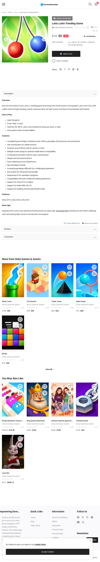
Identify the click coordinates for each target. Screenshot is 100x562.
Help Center (35, 525)
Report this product (91, 223)
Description (8, 94)
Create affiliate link (72, 223)
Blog (32, 521)
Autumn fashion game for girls (62, 421)
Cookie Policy (40, 544)
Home (4, 12)
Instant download (64, 18)
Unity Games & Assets (63, 27)
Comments (8, 237)
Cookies (55, 538)
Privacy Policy (57, 530)
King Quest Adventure (36, 421)
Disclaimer (56, 525)
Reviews (7, 229)
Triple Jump (56, 301)
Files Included (57, 42)
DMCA (54, 521)
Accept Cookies (47, 552)
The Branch (31, 301)
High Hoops (81, 301)
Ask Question (91, 36)
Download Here (62, 211)
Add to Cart (67, 54)
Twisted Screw (82, 421)
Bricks (4, 354)
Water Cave (6, 301)
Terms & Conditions (60, 517)
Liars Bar (5, 473)
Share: (54, 69)
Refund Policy (57, 534)
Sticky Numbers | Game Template (13, 421)
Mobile (10, 12)
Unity (16, 12)
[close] (90, 541)
